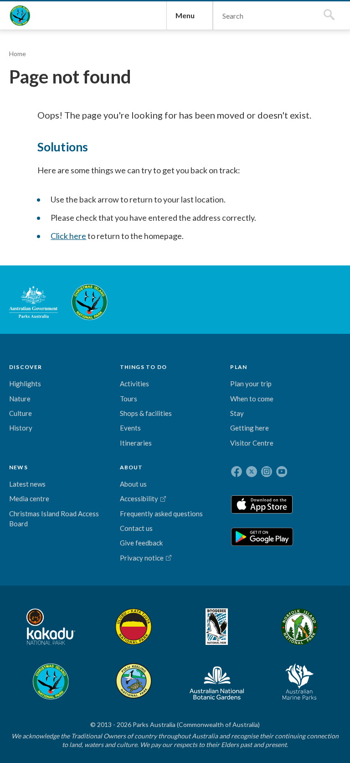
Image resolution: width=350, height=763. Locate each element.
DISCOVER (25, 366)
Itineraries (136, 443)
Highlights (25, 383)
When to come (251, 398)
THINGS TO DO (143, 366)
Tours (128, 398)
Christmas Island (51, 681)
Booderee (217, 626)
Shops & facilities (146, 413)
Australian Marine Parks (300, 682)
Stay (237, 413)
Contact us (136, 528)
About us (133, 484)
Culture (20, 413)
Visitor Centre (251, 443)
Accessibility (139, 498)
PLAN (238, 366)
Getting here (249, 428)
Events (130, 428)
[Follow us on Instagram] (266, 471)
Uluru (133, 626)
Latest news (27, 484)
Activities (134, 383)
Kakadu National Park (50, 626)
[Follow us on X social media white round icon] (251, 471)
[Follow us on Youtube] (281, 471)
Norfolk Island (299, 626)
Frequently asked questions (161, 513)
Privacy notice (142, 558)
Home (17, 53)
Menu (185, 15)
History (20, 428)
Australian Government (33, 302)
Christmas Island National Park (20, 15)
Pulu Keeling (134, 681)
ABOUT (131, 467)
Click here (68, 236)
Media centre (29, 498)
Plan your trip (251, 383)
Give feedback (141, 543)
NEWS (18, 467)
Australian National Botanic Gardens (217, 681)
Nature (20, 398)
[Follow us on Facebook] (236, 471)
